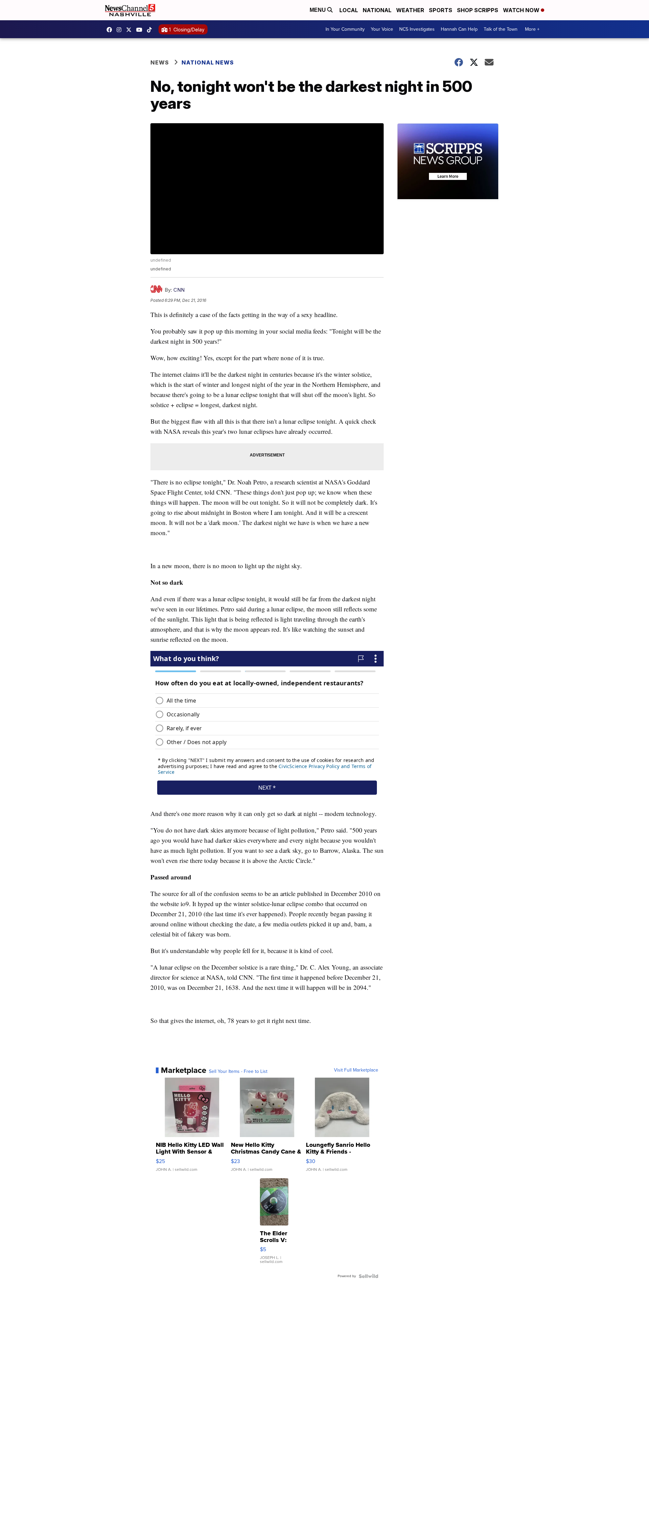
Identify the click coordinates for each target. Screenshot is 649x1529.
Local (348, 10)
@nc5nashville (151, 29)
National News (208, 62)
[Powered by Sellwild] (368, 1276)
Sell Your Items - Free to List (238, 1071)
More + (532, 29)
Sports (440, 10)
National (377, 10)
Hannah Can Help (459, 29)
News (159, 62)
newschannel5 (110, 29)
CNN (179, 290)
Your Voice (382, 29)
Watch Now (522, 10)
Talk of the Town (501, 29)
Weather (410, 10)
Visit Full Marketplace (356, 1070)
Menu (318, 10)
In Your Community (345, 29)
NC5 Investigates (417, 29)
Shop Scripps (477, 10)
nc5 (130, 29)
